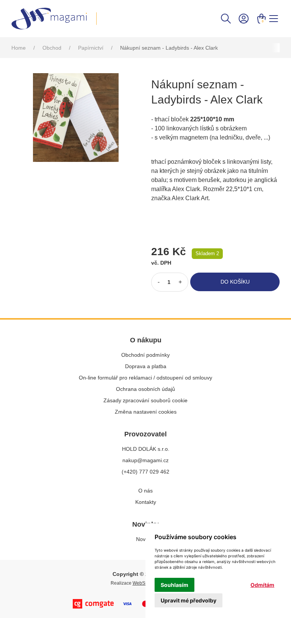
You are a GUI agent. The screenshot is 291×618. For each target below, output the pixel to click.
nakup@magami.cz (145, 460)
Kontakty (145, 502)
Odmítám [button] (262, 585)
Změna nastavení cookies (146, 412)
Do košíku (235, 282)
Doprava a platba (145, 366)
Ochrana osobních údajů (145, 389)
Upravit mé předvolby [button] (188, 600)
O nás (145, 491)
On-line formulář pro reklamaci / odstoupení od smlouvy (145, 378)
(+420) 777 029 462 (145, 472)
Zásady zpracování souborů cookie (145, 400)
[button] (226, 18)
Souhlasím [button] (174, 585)
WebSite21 (144, 583)
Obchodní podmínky (145, 355)
